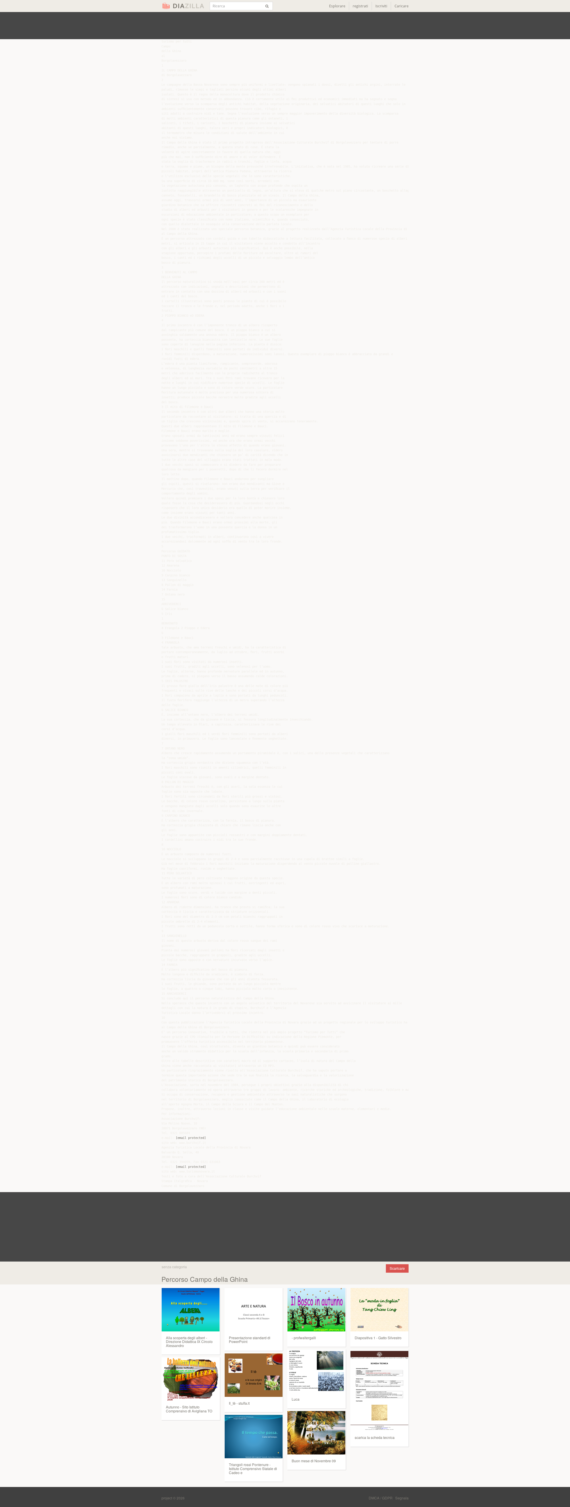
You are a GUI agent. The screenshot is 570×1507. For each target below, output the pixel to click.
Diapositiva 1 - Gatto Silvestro (378, 1337)
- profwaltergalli (304, 1337)
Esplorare (337, 6)
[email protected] (191, 1138)
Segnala (402, 1498)
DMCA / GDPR (381, 1498)
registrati (360, 6)
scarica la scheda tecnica (375, 1437)
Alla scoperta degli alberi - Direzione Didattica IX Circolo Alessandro (189, 1341)
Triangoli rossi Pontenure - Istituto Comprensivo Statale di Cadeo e (253, 1468)
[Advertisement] (285, 26)
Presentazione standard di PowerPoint (249, 1339)
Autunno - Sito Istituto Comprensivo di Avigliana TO (189, 1409)
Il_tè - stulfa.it (239, 1403)
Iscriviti (381, 6)
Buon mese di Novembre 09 (314, 1460)
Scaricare (397, 1268)
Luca (295, 1399)
